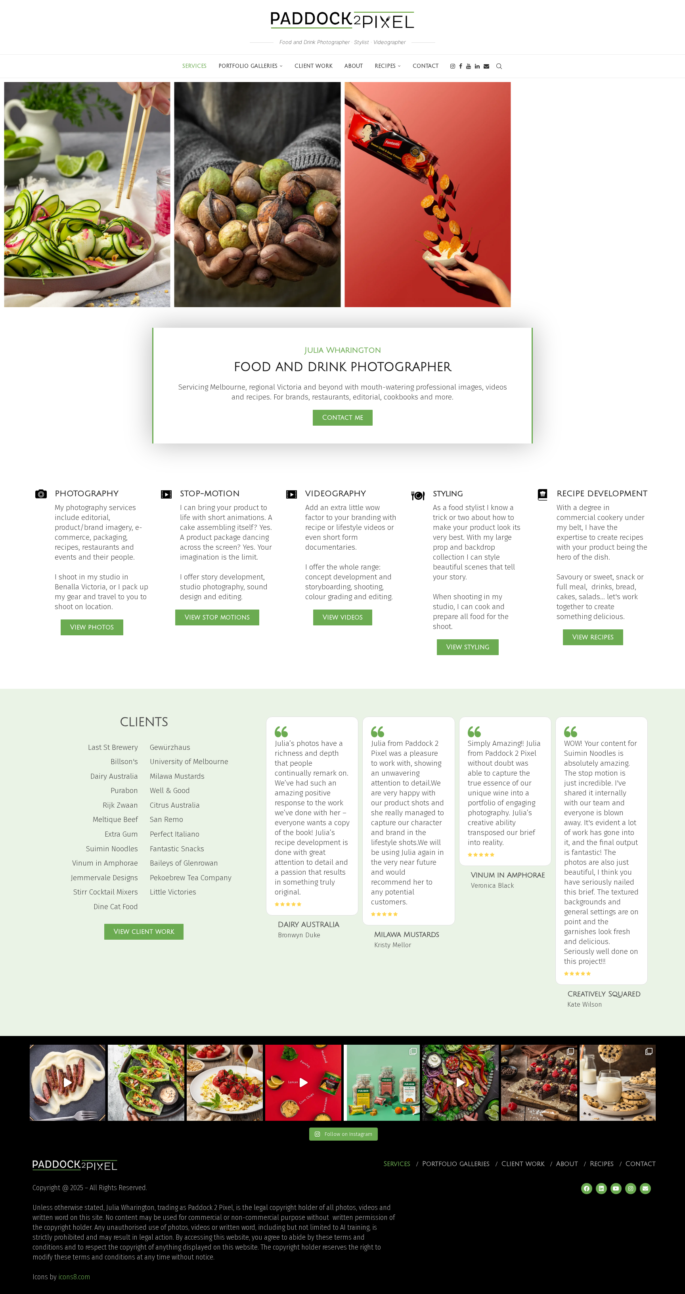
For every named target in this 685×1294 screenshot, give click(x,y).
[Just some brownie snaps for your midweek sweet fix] (539, 1083)
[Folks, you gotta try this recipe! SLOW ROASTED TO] (225, 1083)
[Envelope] (645, 1188)
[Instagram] (452, 66)
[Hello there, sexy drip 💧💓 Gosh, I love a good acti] (618, 1083)
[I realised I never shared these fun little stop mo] (303, 1083)
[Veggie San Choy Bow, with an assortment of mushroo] (146, 1083)
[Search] (499, 66)
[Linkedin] (477, 66)
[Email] (486, 66)
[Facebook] (460, 66)
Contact (425, 66)
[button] (16, 194)
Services (194, 66)
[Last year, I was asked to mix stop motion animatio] (67, 1083)
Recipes (385, 66)
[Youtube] (468, 66)
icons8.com (74, 1277)
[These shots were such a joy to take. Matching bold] (382, 1083)
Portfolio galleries (247, 66)
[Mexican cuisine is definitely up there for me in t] (460, 1083)
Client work (314, 66)
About (353, 66)
